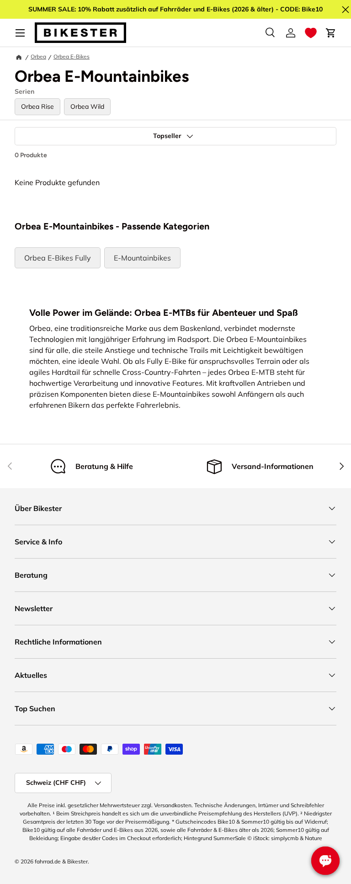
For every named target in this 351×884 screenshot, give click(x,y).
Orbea (38, 56)
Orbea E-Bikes (71, 56)
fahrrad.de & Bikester (61, 861)
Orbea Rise (37, 106)
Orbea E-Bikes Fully (57, 257)
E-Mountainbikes (142, 257)
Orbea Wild (87, 106)
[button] (311, 33)
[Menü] (20, 33)
